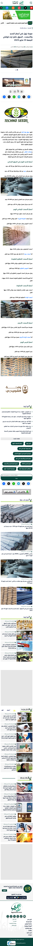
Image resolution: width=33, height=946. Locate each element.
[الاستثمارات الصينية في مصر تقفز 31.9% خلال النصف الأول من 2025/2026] (24, 646)
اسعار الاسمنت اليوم (17, 443)
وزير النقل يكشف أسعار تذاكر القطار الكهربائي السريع (9, 634)
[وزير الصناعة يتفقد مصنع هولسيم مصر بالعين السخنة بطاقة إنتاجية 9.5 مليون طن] (24, 657)
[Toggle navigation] (31, 3)
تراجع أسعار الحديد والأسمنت (11, 463)
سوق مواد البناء (25, 132)
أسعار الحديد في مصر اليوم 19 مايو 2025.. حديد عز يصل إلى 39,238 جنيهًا (18, 527)
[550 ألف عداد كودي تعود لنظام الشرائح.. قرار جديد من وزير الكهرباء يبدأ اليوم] (24, 717)
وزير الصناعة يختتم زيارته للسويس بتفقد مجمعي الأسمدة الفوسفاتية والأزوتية (17, 432)
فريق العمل (14, 925)
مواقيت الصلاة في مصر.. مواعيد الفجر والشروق (10, 817)
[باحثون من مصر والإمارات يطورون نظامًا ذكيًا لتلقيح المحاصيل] (24, 767)
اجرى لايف (29, 932)
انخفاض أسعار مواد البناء (25, 468)
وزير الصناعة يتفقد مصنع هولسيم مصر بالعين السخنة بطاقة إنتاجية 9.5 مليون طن (9, 657)
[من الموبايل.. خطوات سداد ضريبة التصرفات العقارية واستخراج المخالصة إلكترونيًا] (24, 807)
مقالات (30, 930)
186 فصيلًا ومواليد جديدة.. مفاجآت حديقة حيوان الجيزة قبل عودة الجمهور (9, 798)
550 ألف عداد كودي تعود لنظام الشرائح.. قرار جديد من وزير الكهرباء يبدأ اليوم (17, 422)
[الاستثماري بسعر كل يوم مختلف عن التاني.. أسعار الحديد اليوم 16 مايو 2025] (16, 568)
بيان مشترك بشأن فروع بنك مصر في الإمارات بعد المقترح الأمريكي (17, 427)
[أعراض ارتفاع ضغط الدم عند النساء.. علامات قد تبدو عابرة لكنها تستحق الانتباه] (24, 827)
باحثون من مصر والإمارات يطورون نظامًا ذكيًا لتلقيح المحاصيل (10, 768)
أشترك (4, 890)
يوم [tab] (14, 710)
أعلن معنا (14, 919)
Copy (16, 478)
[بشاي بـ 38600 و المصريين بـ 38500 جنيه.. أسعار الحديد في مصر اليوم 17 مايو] (16, 541)
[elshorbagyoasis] (16, 389)
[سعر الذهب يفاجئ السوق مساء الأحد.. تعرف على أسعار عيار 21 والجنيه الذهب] (24, 625)
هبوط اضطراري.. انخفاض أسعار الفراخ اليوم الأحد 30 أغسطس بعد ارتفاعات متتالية (8, 758)
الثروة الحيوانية (28, 926)
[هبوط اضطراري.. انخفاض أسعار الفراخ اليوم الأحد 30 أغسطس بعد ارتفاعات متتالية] (24, 757)
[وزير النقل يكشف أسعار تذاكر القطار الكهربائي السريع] (24, 635)
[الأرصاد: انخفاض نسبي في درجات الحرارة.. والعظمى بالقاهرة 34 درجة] (24, 837)
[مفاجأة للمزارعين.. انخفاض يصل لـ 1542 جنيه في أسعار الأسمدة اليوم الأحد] (24, 727)
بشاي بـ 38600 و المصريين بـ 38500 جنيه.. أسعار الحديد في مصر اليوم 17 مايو (17, 554)
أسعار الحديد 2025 (26, 463)
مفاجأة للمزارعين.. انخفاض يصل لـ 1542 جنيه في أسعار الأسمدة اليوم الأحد (8, 728)
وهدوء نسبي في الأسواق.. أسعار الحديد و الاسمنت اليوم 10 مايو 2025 (16, 609)
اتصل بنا (14, 921)
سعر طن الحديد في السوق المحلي (22, 453)
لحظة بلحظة (24, 778)
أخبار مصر (29, 919)
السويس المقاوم (24, 268)
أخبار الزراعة (29, 921)
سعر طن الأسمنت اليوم (9, 468)
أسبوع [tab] (8, 710)
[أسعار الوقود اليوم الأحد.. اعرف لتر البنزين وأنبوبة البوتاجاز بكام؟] (24, 737)
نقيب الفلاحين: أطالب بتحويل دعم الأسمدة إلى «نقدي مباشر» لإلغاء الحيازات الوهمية (8, 748)
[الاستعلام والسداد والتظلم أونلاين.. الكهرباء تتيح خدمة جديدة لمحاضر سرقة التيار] (24, 787)
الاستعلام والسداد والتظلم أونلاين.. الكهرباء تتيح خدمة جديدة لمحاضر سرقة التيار (9, 788)
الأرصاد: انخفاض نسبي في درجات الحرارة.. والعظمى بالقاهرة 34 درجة (9, 838)
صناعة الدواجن (28, 924)
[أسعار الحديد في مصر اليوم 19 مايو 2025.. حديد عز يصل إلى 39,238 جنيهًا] (16, 514)
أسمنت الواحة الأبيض (25, 337)
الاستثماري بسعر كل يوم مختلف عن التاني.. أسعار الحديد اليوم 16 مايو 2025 (16, 582)
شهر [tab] (3, 710)
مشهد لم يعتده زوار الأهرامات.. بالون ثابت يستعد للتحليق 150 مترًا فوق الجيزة (16, 417)
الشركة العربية (22, 218)
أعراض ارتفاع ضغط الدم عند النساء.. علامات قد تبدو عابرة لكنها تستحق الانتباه (9, 828)
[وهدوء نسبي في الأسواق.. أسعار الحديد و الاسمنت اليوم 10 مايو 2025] (16, 596)
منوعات (30, 935)
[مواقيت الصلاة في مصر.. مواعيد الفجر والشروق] (24, 817)
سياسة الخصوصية (12, 923)
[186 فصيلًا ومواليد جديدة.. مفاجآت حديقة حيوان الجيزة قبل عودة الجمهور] (24, 797)
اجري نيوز (28, 443)
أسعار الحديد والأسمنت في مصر (23, 458)
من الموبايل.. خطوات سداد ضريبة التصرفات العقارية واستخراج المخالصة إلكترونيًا (16, 412)
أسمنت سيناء (27, 254)
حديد (24, 171)
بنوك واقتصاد (23, 28)
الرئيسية (29, 28)
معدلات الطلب (28, 152)
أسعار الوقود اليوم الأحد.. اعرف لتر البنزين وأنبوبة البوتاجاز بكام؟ (8, 737)
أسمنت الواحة (28, 297)
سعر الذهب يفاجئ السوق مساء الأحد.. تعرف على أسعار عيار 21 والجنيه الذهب (9, 625)
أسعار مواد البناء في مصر (25, 448)
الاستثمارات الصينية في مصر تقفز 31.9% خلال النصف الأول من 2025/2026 (9, 646)
